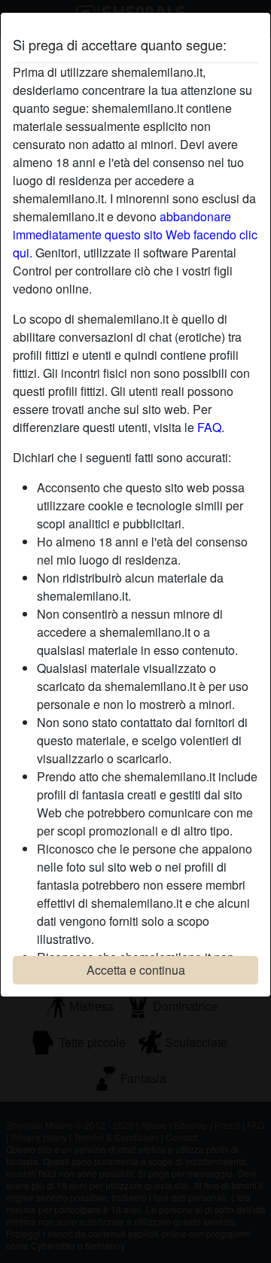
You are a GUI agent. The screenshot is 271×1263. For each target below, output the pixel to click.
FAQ (209, 427)
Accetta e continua (136, 969)
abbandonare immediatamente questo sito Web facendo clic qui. (135, 234)
